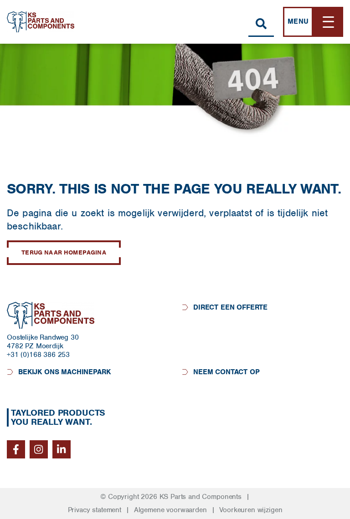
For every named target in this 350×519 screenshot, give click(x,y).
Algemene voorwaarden (170, 509)
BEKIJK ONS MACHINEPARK (64, 372)
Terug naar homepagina (63, 252)
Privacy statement (94, 509)
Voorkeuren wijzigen (250, 509)
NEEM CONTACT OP (226, 372)
